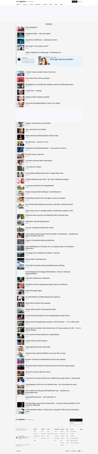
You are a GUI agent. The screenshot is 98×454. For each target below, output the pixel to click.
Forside (35, 431)
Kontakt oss (73, 420)
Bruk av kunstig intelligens (74, 442)
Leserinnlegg (43, 438)
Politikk (35, 440)
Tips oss (72, 423)
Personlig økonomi (50, 433)
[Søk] (81, 1)
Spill (50, 4)
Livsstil (31, 4)
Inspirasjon (37, 4)
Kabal (67, 442)
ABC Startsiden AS (20, 445)
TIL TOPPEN (18, 450)
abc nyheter (69, 450)
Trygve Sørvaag (25, 428)
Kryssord (67, 440)
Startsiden (62, 431)
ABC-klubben (62, 435)
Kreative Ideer (62, 433)
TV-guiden (62, 438)
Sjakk (67, 435)
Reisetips (55, 433)
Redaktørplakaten (22, 436)
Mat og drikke (56, 438)
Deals (55, 440)
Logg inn (74, 1)
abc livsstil (75, 450)
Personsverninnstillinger (74, 438)
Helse (48, 435)
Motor (48, 438)
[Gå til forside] (43, 1)
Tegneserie (62, 445)
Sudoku (67, 438)
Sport (34, 438)
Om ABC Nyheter (73, 431)
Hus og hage (56, 435)
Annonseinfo (72, 435)
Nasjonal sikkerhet (37, 435)
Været (61, 440)
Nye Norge (35, 433)
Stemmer (25, 4)
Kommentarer (43, 433)
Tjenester (45, 4)
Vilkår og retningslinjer (74, 440)
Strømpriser (62, 442)
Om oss (55, 4)
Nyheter (18, 4)
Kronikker (42, 435)
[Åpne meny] (79, 1)
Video (61, 4)
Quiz (67, 433)
